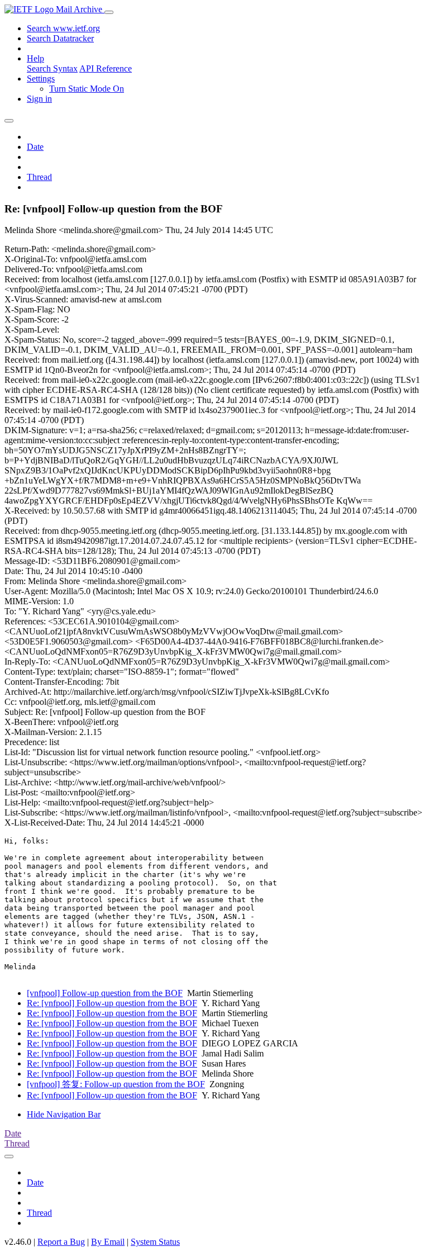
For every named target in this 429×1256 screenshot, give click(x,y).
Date (35, 146)
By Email (108, 1241)
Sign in (39, 98)
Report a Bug (61, 1241)
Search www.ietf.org (63, 28)
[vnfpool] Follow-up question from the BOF (105, 993)
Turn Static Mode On (86, 88)
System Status (155, 1241)
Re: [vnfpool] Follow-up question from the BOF (112, 1003)
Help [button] (35, 58)
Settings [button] (41, 78)
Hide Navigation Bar (64, 1114)
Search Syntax (52, 68)
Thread (39, 177)
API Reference (105, 68)
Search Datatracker (60, 38)
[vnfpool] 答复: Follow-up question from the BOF (116, 1084)
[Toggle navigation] (108, 12)
